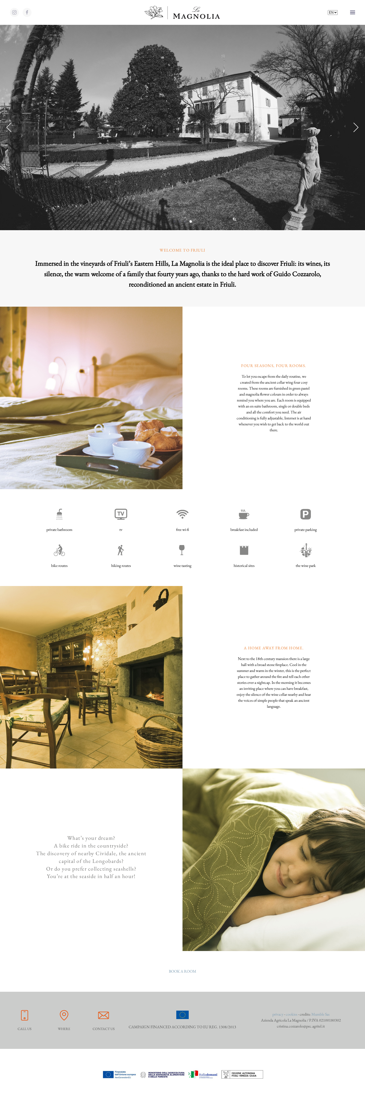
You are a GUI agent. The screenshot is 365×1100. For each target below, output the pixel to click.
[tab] (174, 221)
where (64, 1029)
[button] (352, 12)
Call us (25, 1029)
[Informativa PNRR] (182, 1073)
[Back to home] (182, 12)
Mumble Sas (320, 1014)
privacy (277, 1014)
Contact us (104, 1029)
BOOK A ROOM (182, 971)
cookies (291, 1014)
